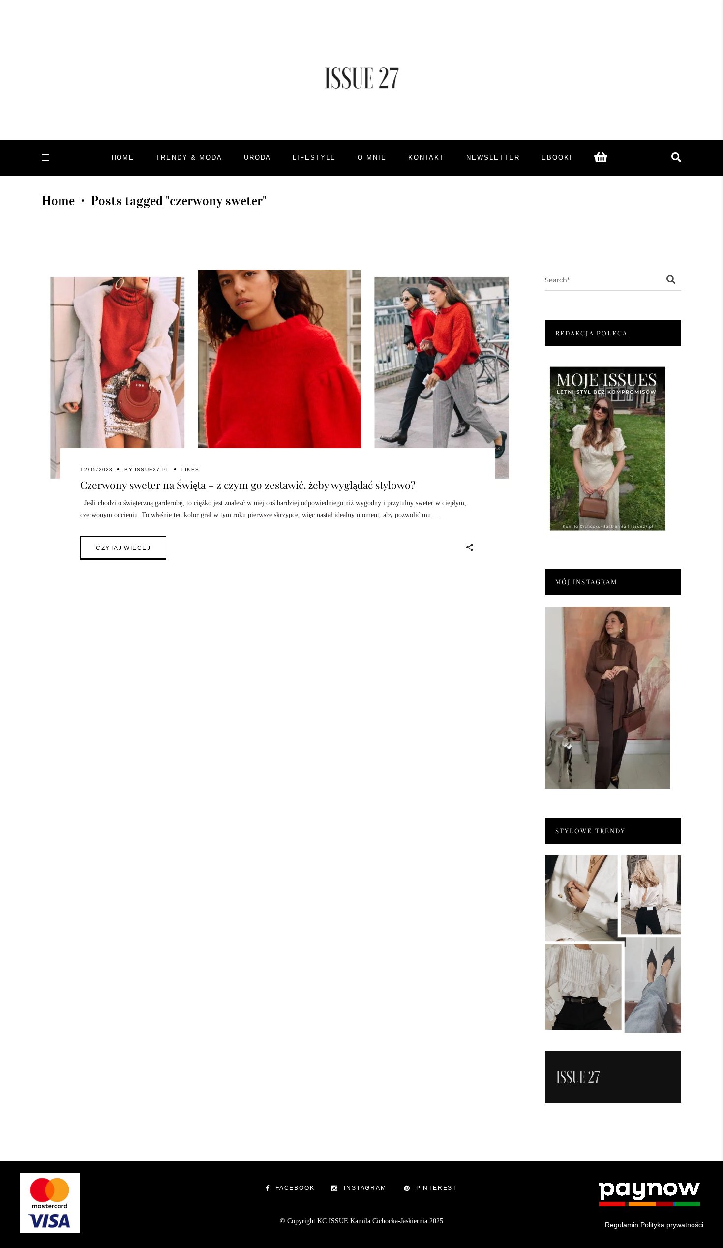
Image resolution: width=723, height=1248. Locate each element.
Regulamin (621, 1225)
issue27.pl (152, 469)
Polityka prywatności (671, 1225)
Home (58, 201)
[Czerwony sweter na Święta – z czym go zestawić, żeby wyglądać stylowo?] (277, 378)
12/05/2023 (96, 469)
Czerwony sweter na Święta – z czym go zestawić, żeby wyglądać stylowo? (248, 484)
